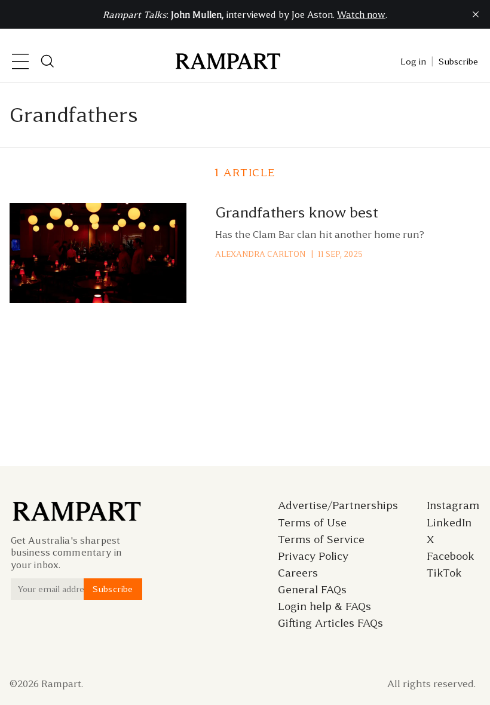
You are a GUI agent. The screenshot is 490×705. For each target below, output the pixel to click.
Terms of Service (321, 539)
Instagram (453, 505)
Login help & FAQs (324, 606)
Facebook (450, 556)
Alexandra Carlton (260, 254)
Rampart (61, 683)
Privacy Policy (313, 556)
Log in (413, 61)
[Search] (48, 61)
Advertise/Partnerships (338, 505)
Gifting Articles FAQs (330, 623)
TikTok (444, 573)
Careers (298, 573)
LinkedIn (449, 522)
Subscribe (458, 61)
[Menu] (20, 61)
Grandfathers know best (296, 212)
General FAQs (312, 589)
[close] (475, 14)
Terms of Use (312, 522)
